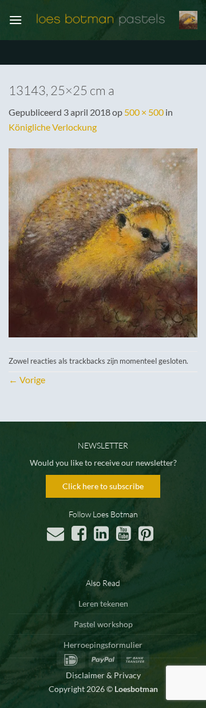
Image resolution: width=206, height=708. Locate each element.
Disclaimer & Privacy (103, 675)
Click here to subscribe (103, 486)
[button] (15, 20)
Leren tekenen (103, 603)
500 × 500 (144, 112)
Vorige (27, 379)
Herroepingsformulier (103, 645)
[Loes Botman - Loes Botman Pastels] (101, 20)
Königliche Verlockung (53, 126)
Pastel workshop (103, 624)
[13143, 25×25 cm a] (103, 241)
